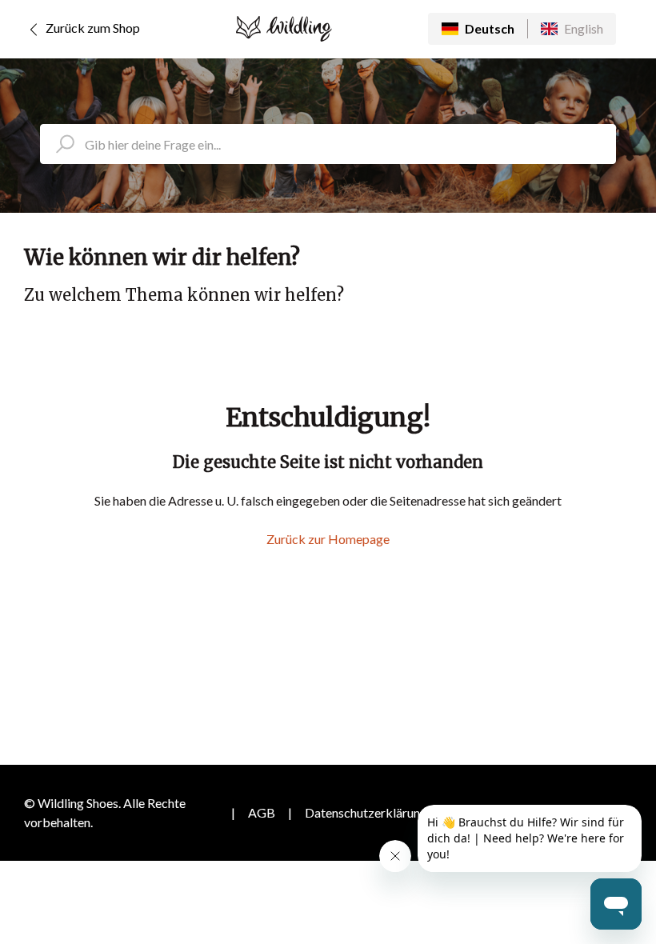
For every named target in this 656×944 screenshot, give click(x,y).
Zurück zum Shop (91, 27)
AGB (261, 812)
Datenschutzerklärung (366, 812)
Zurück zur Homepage (328, 538)
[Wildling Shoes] (284, 29)
